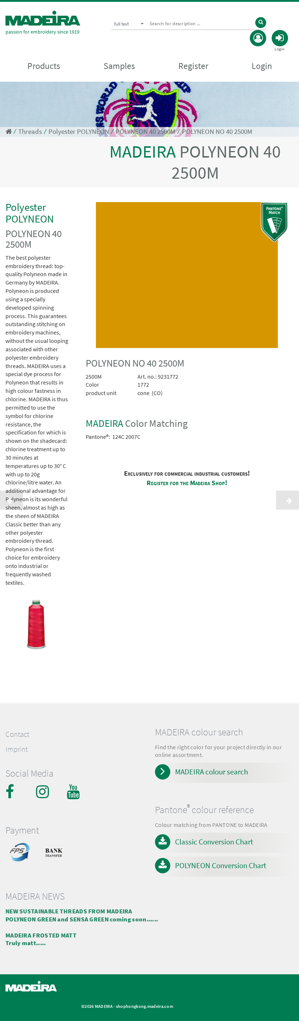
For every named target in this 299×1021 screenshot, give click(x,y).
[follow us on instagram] (43, 791)
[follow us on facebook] (12, 791)
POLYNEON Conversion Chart (220, 865)
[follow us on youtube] (74, 791)
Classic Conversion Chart (214, 842)
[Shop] (8, 131)
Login (262, 65)
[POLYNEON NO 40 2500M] (187, 276)
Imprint (16, 749)
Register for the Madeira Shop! (187, 483)
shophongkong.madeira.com (144, 1006)
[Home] (42, 18)
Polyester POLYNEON (78, 131)
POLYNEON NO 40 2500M (217, 131)
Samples (119, 65)
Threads (30, 131)
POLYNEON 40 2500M (145, 131)
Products (43, 65)
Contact (17, 734)
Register (193, 65)
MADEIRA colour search (211, 772)
